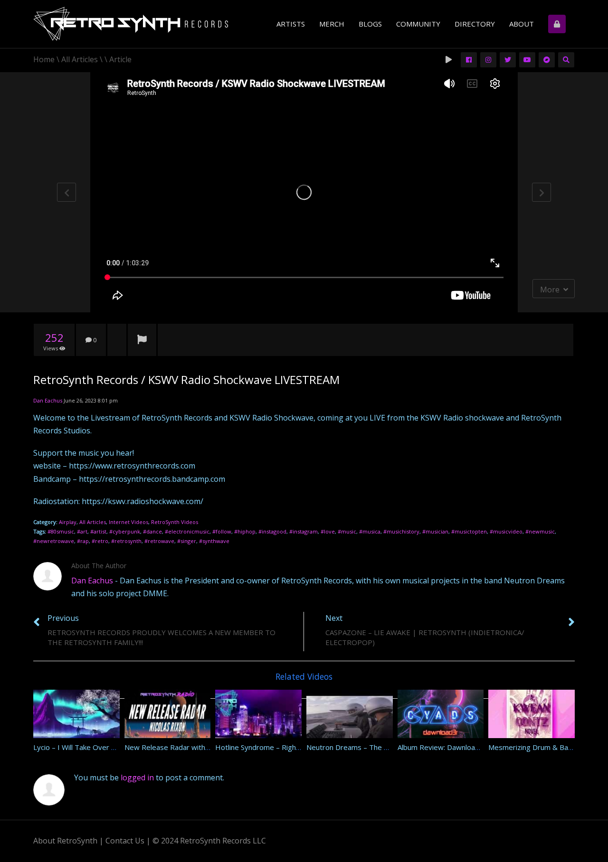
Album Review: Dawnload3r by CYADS (459, 747)
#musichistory (401, 531)
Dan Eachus (47, 400)
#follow (221, 531)
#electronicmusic (187, 531)
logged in (137, 777)
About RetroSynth (65, 840)
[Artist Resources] (558, 24)
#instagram (303, 531)
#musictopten (469, 531)
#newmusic (540, 531)
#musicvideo (506, 531)
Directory (475, 23)
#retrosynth (126, 540)
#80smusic (61, 531)
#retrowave (159, 540)
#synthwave (214, 540)
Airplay (67, 521)
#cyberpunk (124, 531)
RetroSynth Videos (174, 521)
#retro (100, 540)
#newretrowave (53, 540)
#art (82, 531)
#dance (152, 531)
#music (347, 531)
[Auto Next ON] (450, 59)
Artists (290, 23)
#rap (83, 540)
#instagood (272, 531)
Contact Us (124, 840)
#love (328, 531)
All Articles (92, 521)
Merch (331, 23)
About (521, 23)
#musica (369, 531)
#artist (98, 531)
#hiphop (245, 531)
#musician (435, 531)
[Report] (142, 340)
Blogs (370, 23)
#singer (186, 540)
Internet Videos (128, 521)
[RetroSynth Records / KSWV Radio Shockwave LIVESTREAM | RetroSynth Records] (130, 25)
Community (418, 23)
